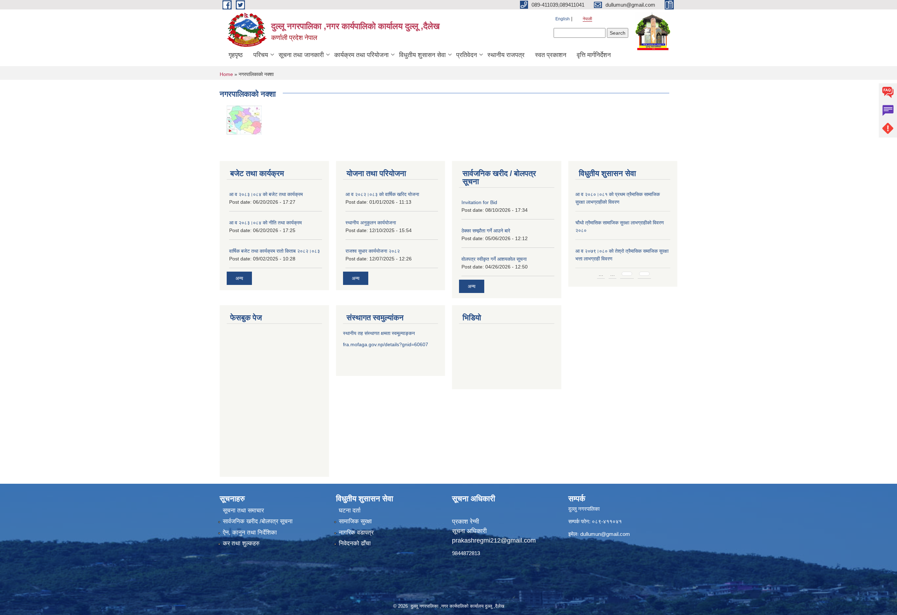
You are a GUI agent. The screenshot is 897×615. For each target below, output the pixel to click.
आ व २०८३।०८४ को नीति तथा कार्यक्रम (265, 222)
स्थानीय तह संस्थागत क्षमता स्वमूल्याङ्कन (379, 333)
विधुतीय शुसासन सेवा (422, 54)
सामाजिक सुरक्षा (355, 521)
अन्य (239, 278)
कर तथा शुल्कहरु (241, 543)
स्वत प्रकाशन (550, 54)
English (562, 18)
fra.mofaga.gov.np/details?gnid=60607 (385, 344)
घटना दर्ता (350, 510)
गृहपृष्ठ (235, 54)
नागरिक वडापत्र (356, 532)
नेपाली (587, 18)
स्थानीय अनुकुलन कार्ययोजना (370, 222)
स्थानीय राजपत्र (506, 54)
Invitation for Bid (479, 202)
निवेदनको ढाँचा (355, 543)
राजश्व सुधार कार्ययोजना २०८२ (372, 251)
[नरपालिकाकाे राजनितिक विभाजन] (244, 120)
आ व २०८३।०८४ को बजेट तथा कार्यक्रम (266, 194)
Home (226, 74)
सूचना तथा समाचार (243, 510)
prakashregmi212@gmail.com (494, 540)
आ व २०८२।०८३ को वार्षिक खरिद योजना (382, 194)
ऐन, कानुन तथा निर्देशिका (250, 532)
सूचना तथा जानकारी (301, 54)
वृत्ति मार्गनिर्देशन (594, 54)
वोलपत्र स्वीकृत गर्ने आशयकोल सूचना (494, 259)
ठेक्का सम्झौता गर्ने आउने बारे (485, 230)
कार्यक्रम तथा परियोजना (361, 54)
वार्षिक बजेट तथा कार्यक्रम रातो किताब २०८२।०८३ (274, 251)
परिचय (260, 54)
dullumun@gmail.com (605, 534)
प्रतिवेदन (466, 54)
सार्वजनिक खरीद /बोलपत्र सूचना (258, 521)
